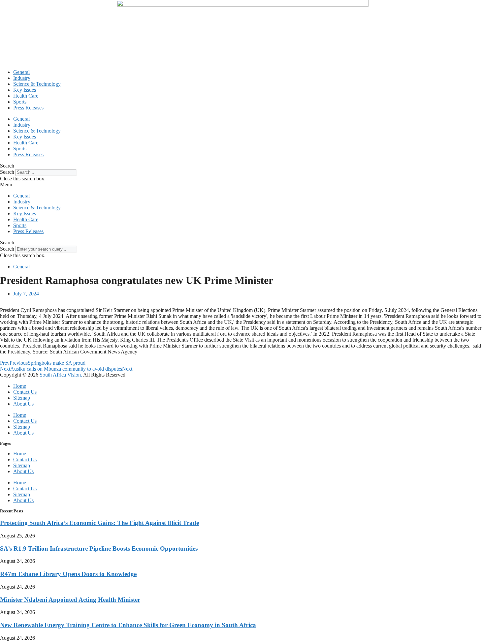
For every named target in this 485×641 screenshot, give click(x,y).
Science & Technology (37, 84)
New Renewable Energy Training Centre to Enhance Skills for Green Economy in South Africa (128, 625)
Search (7, 172)
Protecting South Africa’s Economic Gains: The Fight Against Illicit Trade (99, 522)
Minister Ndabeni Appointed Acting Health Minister (70, 599)
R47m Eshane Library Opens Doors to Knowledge (68, 573)
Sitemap (21, 398)
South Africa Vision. (61, 375)
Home (19, 386)
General (21, 72)
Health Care (25, 96)
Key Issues (24, 90)
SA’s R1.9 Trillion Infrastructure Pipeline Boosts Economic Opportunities (99, 548)
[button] (242, 166)
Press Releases (28, 107)
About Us (23, 404)
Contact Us (25, 392)
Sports (19, 102)
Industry (21, 78)
